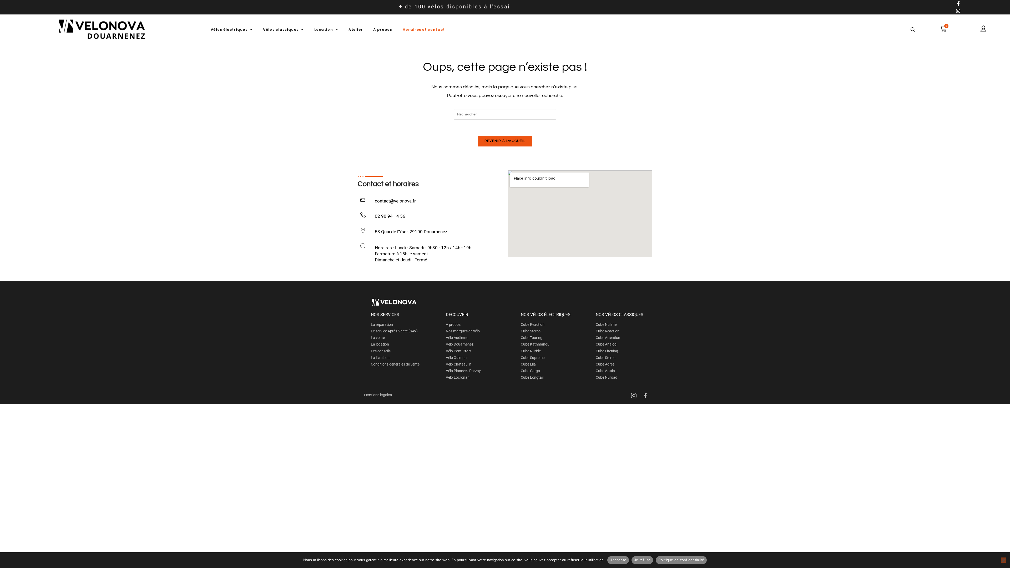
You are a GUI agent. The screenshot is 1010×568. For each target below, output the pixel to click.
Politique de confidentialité (681, 560)
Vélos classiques (281, 29)
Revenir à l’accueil (505, 141)
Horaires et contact (424, 29)
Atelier (356, 29)
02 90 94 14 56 (390, 216)
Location (323, 29)
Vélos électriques (229, 29)
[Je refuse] (1003, 560)
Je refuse (642, 560)
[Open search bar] (913, 29)
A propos (382, 29)
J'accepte (618, 560)
